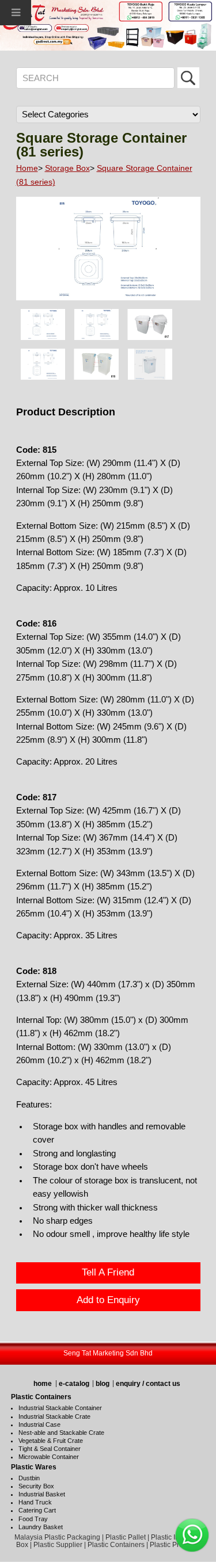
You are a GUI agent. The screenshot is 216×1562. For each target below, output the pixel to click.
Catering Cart (37, 1510)
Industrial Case (39, 1424)
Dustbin (29, 1478)
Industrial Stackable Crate (54, 1416)
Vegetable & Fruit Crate (50, 1440)
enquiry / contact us (148, 1384)
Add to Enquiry (108, 1299)
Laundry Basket (40, 1526)
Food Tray (33, 1518)
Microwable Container (48, 1456)
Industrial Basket (41, 1494)
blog (102, 1384)
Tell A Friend (108, 1272)
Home (27, 168)
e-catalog (74, 1384)
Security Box (36, 1486)
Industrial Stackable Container (60, 1407)
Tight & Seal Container (49, 1448)
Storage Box (67, 168)
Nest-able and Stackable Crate (61, 1432)
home (42, 1384)
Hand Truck (35, 1502)
